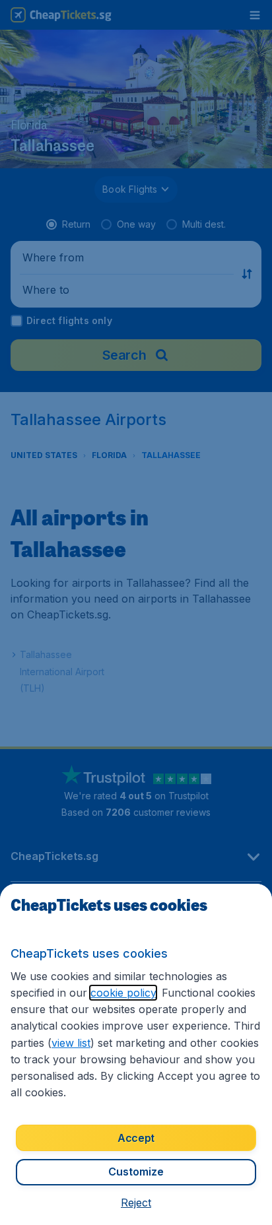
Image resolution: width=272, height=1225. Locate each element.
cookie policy (123, 992)
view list (70, 1042)
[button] (136, 1202)
